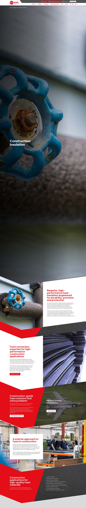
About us (33, 4)
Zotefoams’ (15, 367)
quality (11, 408)
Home (11, 7)
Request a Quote (15, 374)
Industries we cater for (16, 415)
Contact (66, 4)
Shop (62, 4)
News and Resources (55, 4)
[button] (70, 4)
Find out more (51, 411)
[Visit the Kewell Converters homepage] (14, 3)
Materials (40, 4)
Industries (46, 4)
